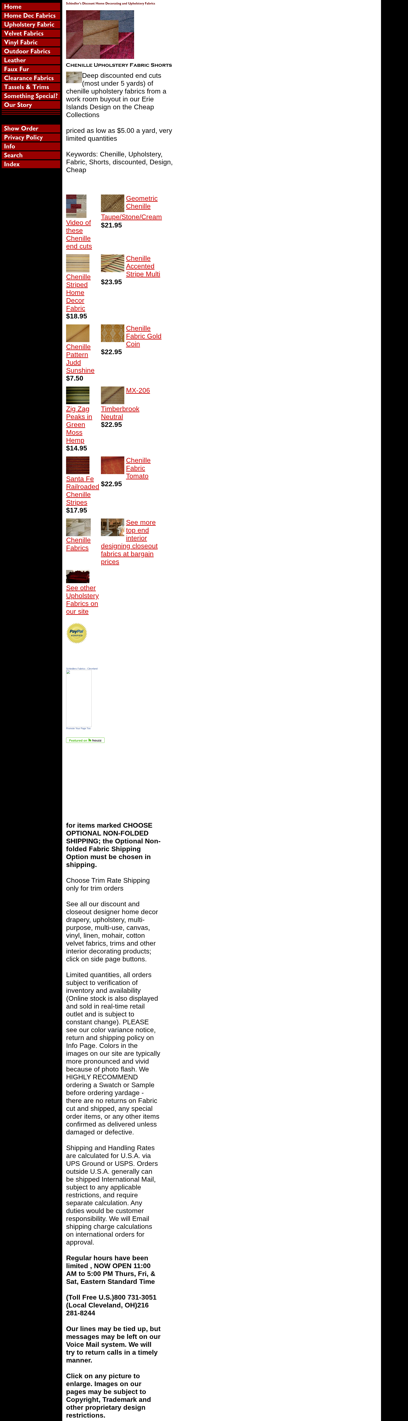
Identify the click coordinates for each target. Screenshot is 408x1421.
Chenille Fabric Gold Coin (144, 336)
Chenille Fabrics (78, 544)
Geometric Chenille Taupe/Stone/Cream (131, 208)
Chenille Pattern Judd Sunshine (80, 358)
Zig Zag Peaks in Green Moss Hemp (79, 424)
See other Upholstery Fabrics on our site (82, 599)
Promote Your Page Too (78, 728)
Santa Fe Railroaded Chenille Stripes (82, 490)
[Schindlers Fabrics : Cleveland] (79, 725)
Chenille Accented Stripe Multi (143, 266)
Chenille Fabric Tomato (138, 468)
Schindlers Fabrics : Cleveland (82, 668)
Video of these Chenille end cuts (79, 234)
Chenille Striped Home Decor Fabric (78, 292)
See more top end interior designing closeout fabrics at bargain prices (129, 542)
